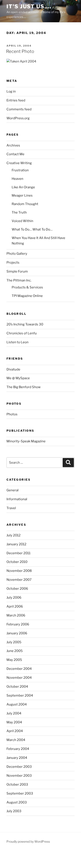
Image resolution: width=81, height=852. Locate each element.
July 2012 (13, 535)
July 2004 (13, 713)
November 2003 (19, 776)
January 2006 (16, 633)
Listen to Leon (17, 342)
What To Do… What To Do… (32, 229)
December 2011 (18, 553)
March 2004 (15, 740)
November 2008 (19, 571)
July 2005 (13, 642)
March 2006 (15, 615)
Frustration (20, 170)
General (12, 490)
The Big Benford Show (23, 387)
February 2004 (17, 749)
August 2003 (16, 802)
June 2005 (14, 651)
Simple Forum (17, 271)
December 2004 (19, 669)
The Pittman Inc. (18, 280)
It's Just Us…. (28, 6)
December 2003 (19, 767)
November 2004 (19, 678)
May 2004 (14, 722)
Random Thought (25, 204)
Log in (11, 91)
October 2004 (17, 687)
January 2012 (16, 544)
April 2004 (14, 731)
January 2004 (16, 758)
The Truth (19, 212)
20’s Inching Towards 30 (24, 324)
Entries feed (15, 100)
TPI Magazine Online (27, 296)
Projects (12, 262)
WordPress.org (18, 118)
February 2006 (17, 624)
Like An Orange (23, 187)
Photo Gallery (16, 254)
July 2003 (13, 811)
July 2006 (13, 597)
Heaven (17, 179)
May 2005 (14, 660)
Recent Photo (20, 51)
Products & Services (27, 287)
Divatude (13, 369)
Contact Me (15, 154)
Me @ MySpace (18, 378)
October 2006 (17, 589)
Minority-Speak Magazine (26, 441)
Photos (11, 414)
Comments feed (19, 109)
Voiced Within (22, 221)
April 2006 (14, 606)
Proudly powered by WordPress (28, 841)
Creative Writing (19, 163)
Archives (13, 145)
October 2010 (16, 562)
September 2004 (19, 695)
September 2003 (19, 793)
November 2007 (19, 580)
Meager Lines (22, 195)
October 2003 (17, 784)
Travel (11, 508)
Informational (16, 499)
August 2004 (16, 704)
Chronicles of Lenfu (21, 333)
